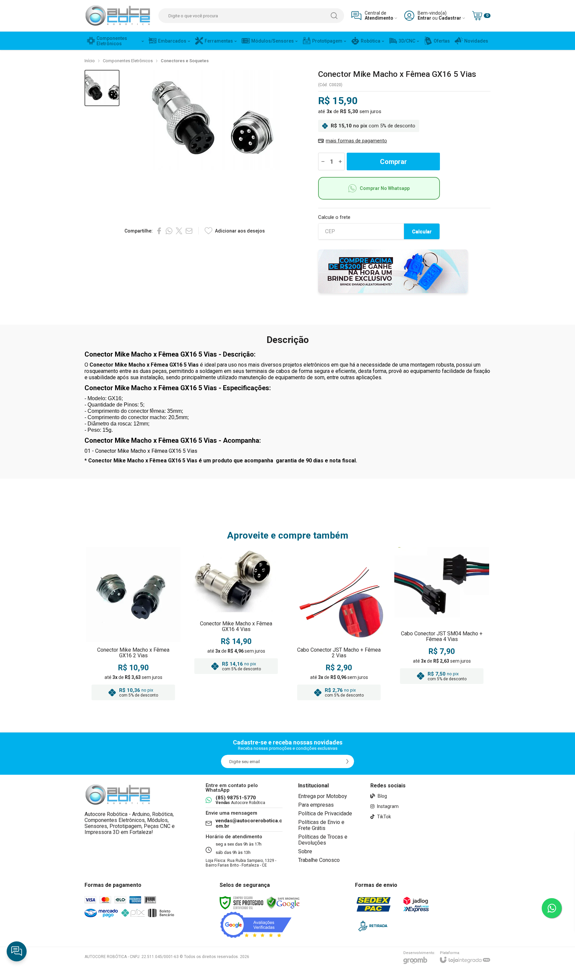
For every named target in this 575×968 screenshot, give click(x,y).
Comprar (393, 162)
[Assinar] (347, 761)
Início (90, 60)
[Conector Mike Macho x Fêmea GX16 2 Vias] (133, 625)
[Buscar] (334, 15)
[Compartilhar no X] (179, 231)
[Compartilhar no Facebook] (159, 231)
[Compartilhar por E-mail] (189, 231)
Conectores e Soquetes (185, 60)
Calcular (422, 232)
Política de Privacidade (325, 813)
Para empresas (316, 805)
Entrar (424, 18)
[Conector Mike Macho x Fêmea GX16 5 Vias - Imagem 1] (102, 88)
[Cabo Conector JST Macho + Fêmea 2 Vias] (338, 625)
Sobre (305, 851)
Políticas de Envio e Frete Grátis (321, 825)
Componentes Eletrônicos (128, 60)
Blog (382, 796)
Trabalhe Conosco (319, 860)
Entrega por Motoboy (322, 796)
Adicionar (146, 663)
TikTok (383, 816)
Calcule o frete (334, 217)
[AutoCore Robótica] (118, 15)
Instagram (387, 806)
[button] (102, 88)
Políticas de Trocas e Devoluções (322, 840)
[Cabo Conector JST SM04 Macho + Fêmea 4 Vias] (441, 625)
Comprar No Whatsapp (385, 188)
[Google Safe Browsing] (283, 902)
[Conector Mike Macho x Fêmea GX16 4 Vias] (236, 625)
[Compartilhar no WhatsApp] (169, 231)
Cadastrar (450, 18)
